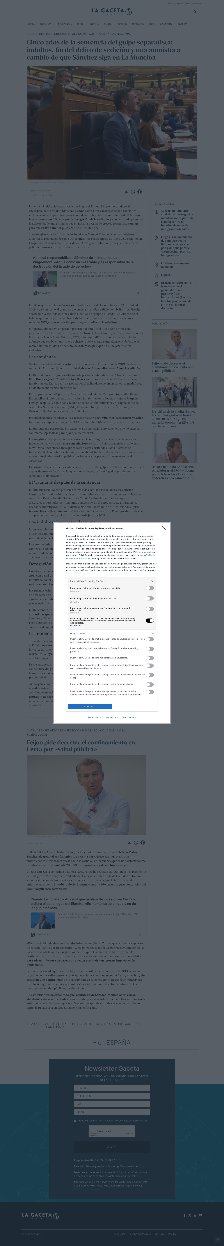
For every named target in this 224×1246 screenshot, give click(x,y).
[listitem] (112, 581)
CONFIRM (90, 707)
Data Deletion (94, 717)
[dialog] (112, 623)
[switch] (150, 588)
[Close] (165, 529)
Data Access (112, 717)
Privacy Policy (129, 717)
